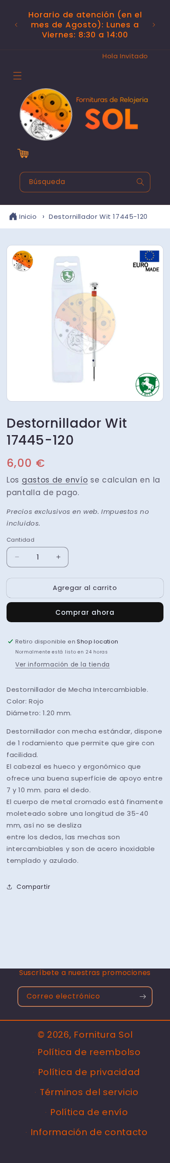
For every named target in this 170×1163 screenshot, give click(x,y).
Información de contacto (89, 1132)
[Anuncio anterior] (16, 24)
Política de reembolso (89, 1052)
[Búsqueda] (140, 181)
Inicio (28, 216)
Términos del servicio (89, 1092)
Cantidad (20, 540)
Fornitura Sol (103, 1035)
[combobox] (85, 182)
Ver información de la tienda (62, 664)
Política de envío (89, 1112)
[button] (17, 75)
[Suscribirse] (142, 996)
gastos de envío (55, 480)
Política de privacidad (89, 1072)
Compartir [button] (33, 886)
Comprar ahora (85, 612)
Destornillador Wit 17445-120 (98, 216)
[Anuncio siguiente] (153, 24)
